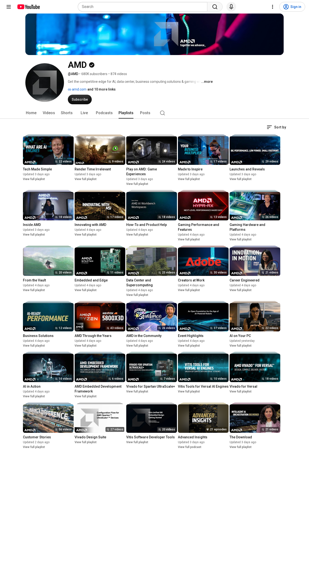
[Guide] (9, 7)
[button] (276, 127)
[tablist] (154, 113)
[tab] (31, 113)
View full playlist (34, 179)
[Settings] (272, 7)
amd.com (78, 89)
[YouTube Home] (28, 7)
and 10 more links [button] (101, 89)
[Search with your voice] (231, 7)
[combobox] (144, 7)
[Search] (215, 7)
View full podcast (189, 447)
